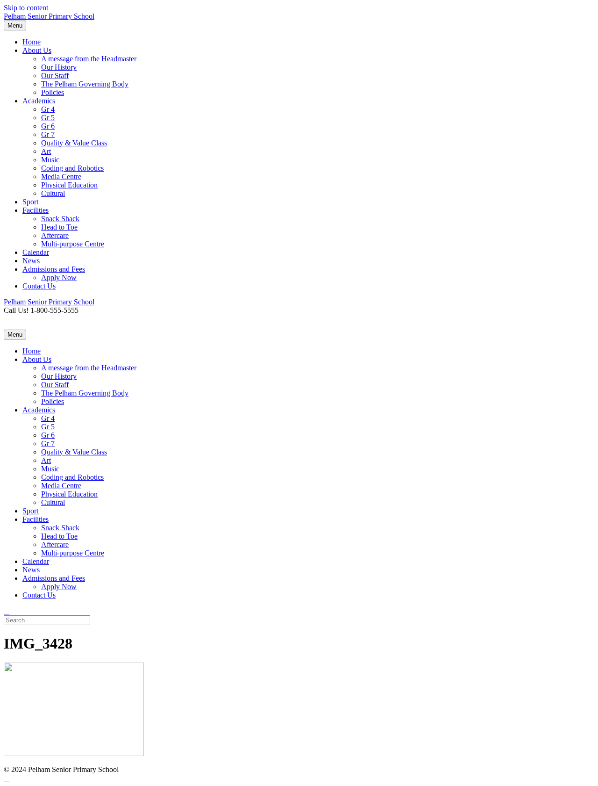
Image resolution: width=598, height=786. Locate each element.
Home (31, 42)
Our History (59, 67)
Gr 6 (48, 126)
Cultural (53, 193)
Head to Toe (59, 227)
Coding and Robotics (72, 168)
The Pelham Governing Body (84, 84)
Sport (30, 202)
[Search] (6, 611)
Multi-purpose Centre (72, 244)
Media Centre (61, 176)
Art (46, 151)
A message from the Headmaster (88, 59)
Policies (52, 92)
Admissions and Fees (53, 269)
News (31, 261)
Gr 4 (48, 109)
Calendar (35, 252)
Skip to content (26, 8)
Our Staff (55, 75)
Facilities (35, 210)
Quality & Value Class (74, 143)
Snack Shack (60, 219)
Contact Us (39, 286)
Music (50, 160)
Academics (38, 101)
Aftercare (55, 235)
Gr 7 (48, 134)
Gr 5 (48, 118)
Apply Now (59, 277)
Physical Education (69, 185)
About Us (36, 50)
